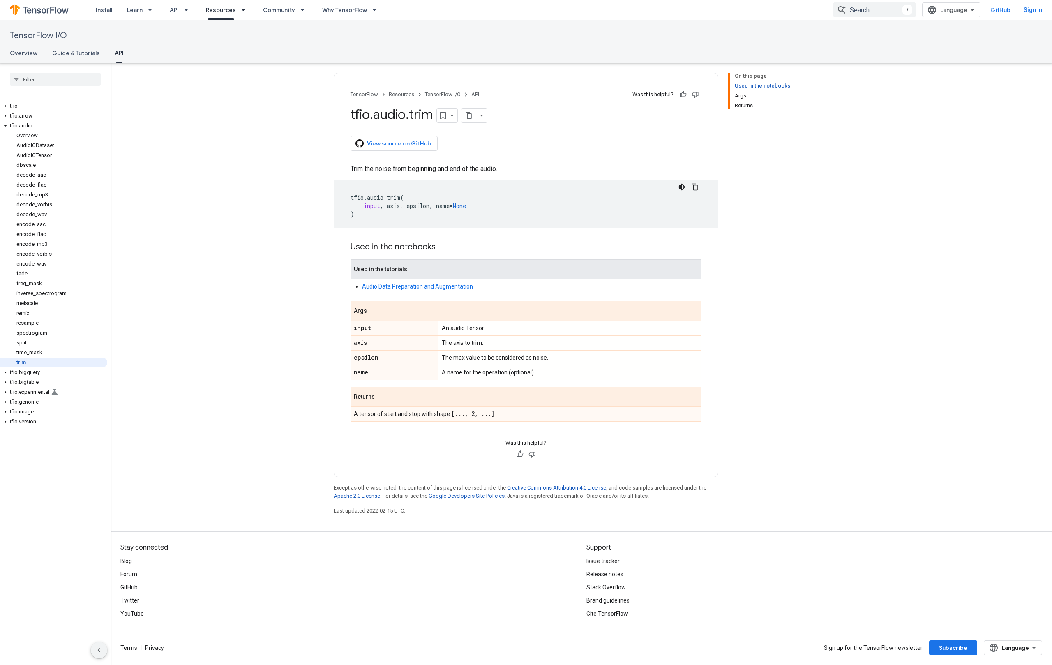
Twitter (129, 600)
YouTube (132, 613)
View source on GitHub (399, 143)
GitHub (1000, 10)
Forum (128, 574)
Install (104, 10)
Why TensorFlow (344, 10)
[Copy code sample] (694, 187)
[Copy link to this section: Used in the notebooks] (444, 247)
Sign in (1033, 10)
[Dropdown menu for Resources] (246, 10)
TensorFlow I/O (38, 35)
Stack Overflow (606, 587)
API (174, 10)
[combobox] (874, 9)
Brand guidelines (608, 600)
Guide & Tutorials (76, 53)
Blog (126, 561)
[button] (53, 106)
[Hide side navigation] (99, 650)
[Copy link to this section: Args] (375, 311)
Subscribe (953, 647)
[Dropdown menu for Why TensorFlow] (377, 10)
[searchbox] (55, 79)
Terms (128, 647)
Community (279, 10)
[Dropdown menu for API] (188, 10)
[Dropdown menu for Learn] (152, 10)
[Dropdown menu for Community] (305, 10)
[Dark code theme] (681, 187)
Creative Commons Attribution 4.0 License (556, 488)
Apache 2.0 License (357, 496)
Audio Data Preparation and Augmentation (417, 286)
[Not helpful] (695, 94)
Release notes (604, 574)
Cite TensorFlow (607, 613)
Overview (23, 53)
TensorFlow (364, 94)
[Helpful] (683, 94)
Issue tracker (603, 561)
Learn (135, 10)
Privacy (154, 647)
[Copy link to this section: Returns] (383, 397)
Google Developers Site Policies (467, 496)
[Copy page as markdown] (468, 115)
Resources (221, 10)
